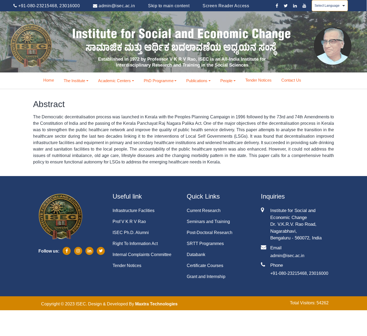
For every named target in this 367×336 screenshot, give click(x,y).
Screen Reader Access (226, 5)
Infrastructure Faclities (133, 210)
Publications (196, 80)
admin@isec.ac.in (116, 5)
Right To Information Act (135, 243)
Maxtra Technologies (156, 304)
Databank (196, 254)
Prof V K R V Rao (129, 221)
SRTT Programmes (205, 243)
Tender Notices (258, 80)
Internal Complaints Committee (142, 254)
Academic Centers (114, 80)
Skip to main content (168, 5)
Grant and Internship (206, 276)
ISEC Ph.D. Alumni (131, 232)
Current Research (204, 210)
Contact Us (291, 80)
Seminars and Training (208, 221)
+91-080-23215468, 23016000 (48, 5)
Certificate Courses (205, 265)
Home (48, 80)
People (226, 80)
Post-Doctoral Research (209, 232)
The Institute (74, 80)
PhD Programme (159, 80)
